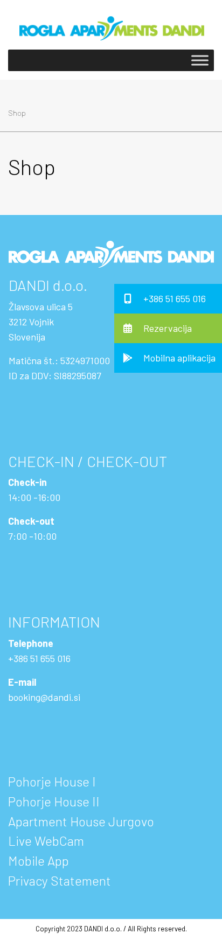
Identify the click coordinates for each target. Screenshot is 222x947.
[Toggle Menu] (200, 60)
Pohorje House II (54, 801)
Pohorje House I (52, 781)
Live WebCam (46, 840)
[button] (168, 299)
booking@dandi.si (44, 697)
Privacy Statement (59, 880)
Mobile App (38, 860)
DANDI (29, 285)
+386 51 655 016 (39, 658)
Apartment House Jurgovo (81, 821)
